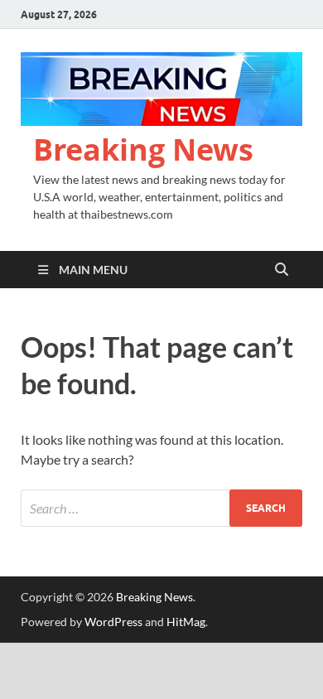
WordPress (113, 622)
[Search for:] (161, 508)
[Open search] (281, 270)
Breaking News (143, 149)
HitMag (185, 622)
